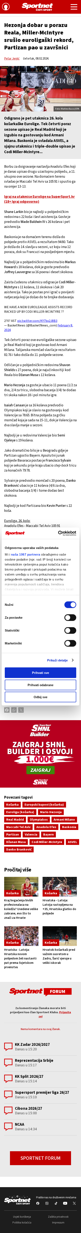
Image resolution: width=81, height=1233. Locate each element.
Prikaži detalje (57, 660)
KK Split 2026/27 (29, 1076)
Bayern (48, 834)
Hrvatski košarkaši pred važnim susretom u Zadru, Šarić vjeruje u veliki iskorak (59, 956)
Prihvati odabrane (40, 685)
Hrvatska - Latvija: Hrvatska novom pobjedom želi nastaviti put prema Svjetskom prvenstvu (20, 958)
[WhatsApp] (14, 710)
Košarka (12, 804)
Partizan (12, 834)
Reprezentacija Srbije (34, 1060)
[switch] (70, 617)
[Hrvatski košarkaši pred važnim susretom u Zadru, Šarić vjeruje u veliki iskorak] (60, 936)
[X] (21, 710)
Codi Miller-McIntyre (47, 842)
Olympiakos (39, 819)
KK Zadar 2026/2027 (32, 1044)
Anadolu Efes (46, 827)
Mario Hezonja (51, 812)
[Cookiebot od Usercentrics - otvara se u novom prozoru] (58, 533)
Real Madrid (15, 819)
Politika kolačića (21, 1222)
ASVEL (72, 842)
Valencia (31, 834)
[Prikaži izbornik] (74, 7)
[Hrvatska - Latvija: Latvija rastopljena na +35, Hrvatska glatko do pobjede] (60, 887)
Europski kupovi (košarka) (44, 804)
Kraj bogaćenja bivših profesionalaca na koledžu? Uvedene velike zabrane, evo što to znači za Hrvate (21, 909)
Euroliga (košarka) (20, 812)
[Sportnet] (37, 7)
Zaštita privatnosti (58, 1217)
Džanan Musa (16, 842)
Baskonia (69, 827)
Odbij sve (40, 697)
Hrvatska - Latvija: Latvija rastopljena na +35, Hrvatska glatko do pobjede (59, 907)
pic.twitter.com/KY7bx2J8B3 (37, 321)
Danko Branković (19, 849)
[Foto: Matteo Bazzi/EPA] (40, 88)
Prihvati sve (40, 673)
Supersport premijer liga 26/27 (42, 1092)
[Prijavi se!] (6, 7)
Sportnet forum (40, 1158)
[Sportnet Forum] (40, 992)
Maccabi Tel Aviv (18, 827)
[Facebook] (7, 710)
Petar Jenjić (12, 58)
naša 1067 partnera (25, 554)
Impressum (58, 1222)
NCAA (20, 1124)
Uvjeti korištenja (22, 1217)
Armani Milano (64, 819)
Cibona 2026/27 (28, 1108)
